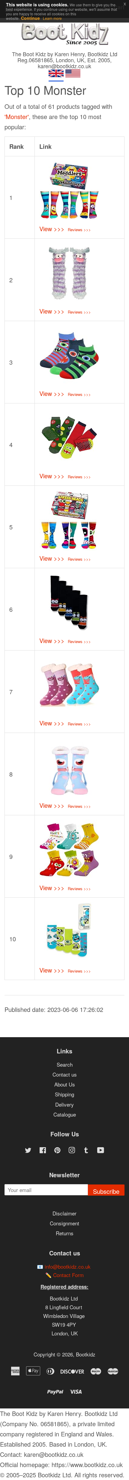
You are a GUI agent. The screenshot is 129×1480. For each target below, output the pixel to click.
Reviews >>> (79, 229)
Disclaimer (64, 1213)
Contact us (64, 1074)
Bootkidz (85, 1354)
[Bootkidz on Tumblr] (86, 1150)
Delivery (64, 1104)
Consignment (64, 1223)
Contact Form (68, 1275)
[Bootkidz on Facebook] (42, 1150)
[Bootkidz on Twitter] (28, 1150)
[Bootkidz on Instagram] (71, 1150)
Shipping (64, 1094)
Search (65, 1064)
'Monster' (16, 116)
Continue (30, 18)
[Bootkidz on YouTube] (100, 1150)
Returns (65, 1233)
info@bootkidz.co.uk (68, 1266)
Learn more (52, 18)
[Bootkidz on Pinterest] (57, 1150)
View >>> (51, 228)
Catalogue (64, 1114)
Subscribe (106, 1191)
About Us (64, 1084)
